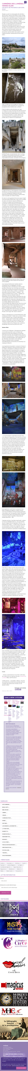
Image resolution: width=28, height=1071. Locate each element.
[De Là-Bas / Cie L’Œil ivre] (10, 706)
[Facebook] (15, 689)
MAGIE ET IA (5, 831)
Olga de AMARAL (5, 701)
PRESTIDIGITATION (6, 847)
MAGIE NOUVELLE (6, 834)
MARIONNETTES (6, 836)
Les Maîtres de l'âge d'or (6, 867)
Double (3, 863)
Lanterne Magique (11, 865)
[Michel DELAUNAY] (22, 703)
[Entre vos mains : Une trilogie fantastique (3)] (14, 706)
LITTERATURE (5, 828)
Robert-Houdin (10, 871)
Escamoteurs (10, 863)
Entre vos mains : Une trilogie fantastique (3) (14, 701)
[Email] (19, 689)
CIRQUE (4, 815)
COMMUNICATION (6, 817)
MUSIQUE (4, 839)
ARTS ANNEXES (5, 804)
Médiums (19, 869)
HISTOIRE (4, 823)
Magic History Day (18, 867)
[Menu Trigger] (25, 2)
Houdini (24, 863)
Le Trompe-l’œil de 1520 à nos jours (18, 701)
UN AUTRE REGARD (6, 855)
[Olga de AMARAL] (5, 703)
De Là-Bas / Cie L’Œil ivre (9, 701)
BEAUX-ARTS (9, 690)
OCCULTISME (5, 842)
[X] (20, 689)
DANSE (3, 820)
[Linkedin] (17, 689)
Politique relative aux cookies (18, 1065)
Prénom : (2, 878)
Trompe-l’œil (19, 871)
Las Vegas (20, 865)
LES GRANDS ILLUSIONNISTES (9, 825)
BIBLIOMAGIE (5, 809)
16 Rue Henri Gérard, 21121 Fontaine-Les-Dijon (8, 1048)
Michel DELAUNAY (22, 701)
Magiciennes (4, 869)
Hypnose (3, 865)
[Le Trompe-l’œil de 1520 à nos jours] (18, 707)
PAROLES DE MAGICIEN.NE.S (8, 844)
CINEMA (4, 812)
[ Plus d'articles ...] (8, 715)
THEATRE (4, 852)
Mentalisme (12, 869)
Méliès (3, 871)
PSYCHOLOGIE (5, 850)
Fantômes (18, 863)
